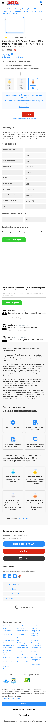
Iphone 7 (34, 651)
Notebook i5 (6, 626)
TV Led (19, 638)
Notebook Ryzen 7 (36, 645)
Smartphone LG (36, 648)
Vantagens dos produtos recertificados (36, 662)
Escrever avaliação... (14, 240)
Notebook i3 (20, 626)
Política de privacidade (11, 698)
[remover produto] (20, 115)
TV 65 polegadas (36, 657)
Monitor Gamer (22, 655)
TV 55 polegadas (22, 657)
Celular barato (7, 634)
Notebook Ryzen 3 (8, 645)
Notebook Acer (7, 648)
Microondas (7, 631)
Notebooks (6, 643)
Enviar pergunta (12, 302)
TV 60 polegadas (22, 643)
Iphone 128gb (35, 640)
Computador (35, 631)
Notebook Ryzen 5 (22, 645)
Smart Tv (34, 628)
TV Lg (4, 655)
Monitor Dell (6, 657)
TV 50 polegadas (8, 640)
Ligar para (24, 544)
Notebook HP (21, 634)
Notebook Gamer (22, 631)
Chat (26, 551)
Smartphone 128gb (23, 662)
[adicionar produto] (20, 113)
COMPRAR (28, 115)
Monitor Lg (6, 628)
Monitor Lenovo (36, 655)
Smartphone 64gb (9, 662)
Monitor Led (20, 628)
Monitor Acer (35, 638)
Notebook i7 (34, 626)
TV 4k (19, 640)
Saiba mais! (23, 518)
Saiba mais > (24, 107)
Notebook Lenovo (22, 648)
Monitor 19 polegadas (10, 638)
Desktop (19, 651)
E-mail (26, 558)
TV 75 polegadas (36, 643)
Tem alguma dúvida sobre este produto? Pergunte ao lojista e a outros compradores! (23, 289)
